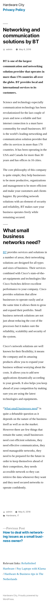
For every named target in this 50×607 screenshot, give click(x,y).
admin (9, 49)
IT (18, 515)
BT (5, 252)
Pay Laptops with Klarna (31, 568)
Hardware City (13, 5)
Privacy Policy (14, 10)
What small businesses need (20, 408)
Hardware (11, 515)
